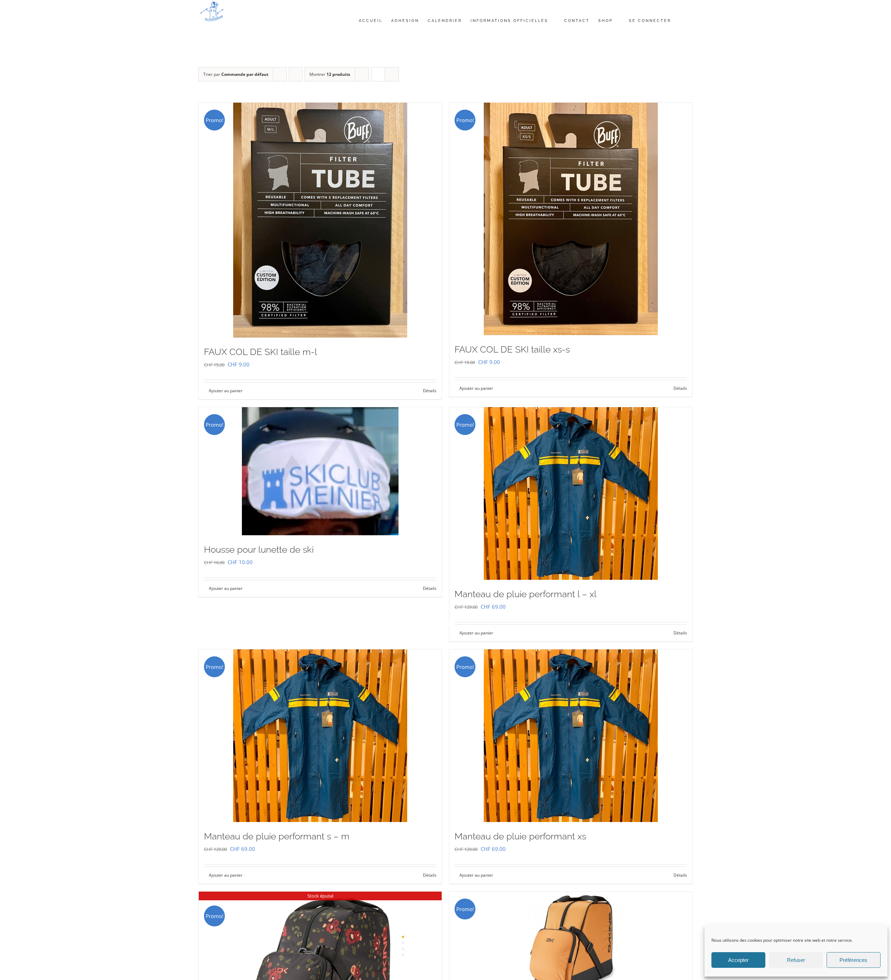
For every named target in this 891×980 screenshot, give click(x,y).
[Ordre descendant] (295, 74)
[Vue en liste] (392, 74)
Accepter (738, 960)
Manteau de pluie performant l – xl (526, 594)
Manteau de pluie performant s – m (276, 836)
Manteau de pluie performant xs (520, 836)
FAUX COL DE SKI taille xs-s (512, 349)
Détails (429, 391)
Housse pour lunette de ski (259, 549)
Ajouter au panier (226, 391)
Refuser (796, 960)
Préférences (853, 960)
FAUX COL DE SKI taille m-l (260, 352)
